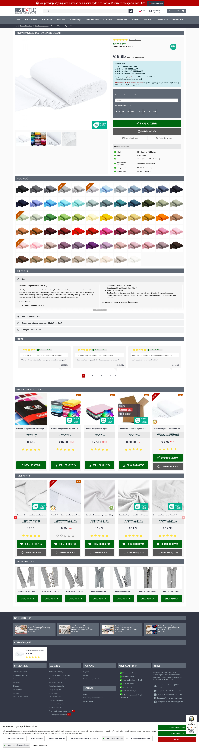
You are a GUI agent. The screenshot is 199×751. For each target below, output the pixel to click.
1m (123, 111)
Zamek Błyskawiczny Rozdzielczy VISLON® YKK (123, 591)
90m (154, 111)
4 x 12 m (147, 111)
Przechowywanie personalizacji (140, 738)
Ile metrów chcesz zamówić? (125, 95)
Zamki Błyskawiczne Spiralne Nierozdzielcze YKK (171, 591)
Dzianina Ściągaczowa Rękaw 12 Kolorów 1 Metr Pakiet (99, 428)
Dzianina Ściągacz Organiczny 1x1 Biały (168, 428)
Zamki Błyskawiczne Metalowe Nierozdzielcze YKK (147, 591)
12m (132, 111)
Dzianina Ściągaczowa (41, 26)
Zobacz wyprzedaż (157, 3)
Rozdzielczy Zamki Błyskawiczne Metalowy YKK (51, 591)
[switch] (191, 731)
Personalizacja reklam (57, 738)
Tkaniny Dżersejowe (26, 26)
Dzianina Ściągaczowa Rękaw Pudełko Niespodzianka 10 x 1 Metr (133, 428)
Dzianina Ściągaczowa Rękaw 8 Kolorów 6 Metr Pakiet (65, 428)
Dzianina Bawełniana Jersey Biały (31, 515)
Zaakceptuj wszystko (177, 727)
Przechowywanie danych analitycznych (85, 738)
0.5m (118, 111)
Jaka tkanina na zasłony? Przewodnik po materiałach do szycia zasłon (126, 627)
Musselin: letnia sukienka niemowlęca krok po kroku (80, 627)
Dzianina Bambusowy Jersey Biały (133, 515)
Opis (23, 279)
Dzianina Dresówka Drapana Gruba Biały (65, 515)
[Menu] (195, 716)
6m (128, 111)
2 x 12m (139, 111)
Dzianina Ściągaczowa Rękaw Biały (34, 650)
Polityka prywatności (40, 745)
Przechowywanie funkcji (114, 738)
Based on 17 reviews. (135, 40)
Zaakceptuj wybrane (177, 733)
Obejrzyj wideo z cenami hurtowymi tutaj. (128, 79)
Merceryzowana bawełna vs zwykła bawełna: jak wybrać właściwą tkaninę (168, 627)
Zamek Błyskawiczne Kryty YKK (99, 591)
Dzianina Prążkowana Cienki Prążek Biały (167, 515)
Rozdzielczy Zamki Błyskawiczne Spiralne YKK (75, 591)
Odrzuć (177, 739)
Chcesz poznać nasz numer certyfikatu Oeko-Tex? (42, 323)
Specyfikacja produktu (31, 316)
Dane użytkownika (36, 738)
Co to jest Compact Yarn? (32, 330)
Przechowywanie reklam (15, 738)
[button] (129, 138)
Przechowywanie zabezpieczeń (17, 745)
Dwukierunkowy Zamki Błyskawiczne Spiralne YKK (27, 591)
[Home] (16, 26)
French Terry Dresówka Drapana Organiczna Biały (99, 515)
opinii (141, 695)
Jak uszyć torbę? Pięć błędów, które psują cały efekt (39, 627)
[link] (17, 20)
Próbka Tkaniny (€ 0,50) (148, 131)
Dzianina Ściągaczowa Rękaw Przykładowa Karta (31, 428)
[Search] (131, 11)
